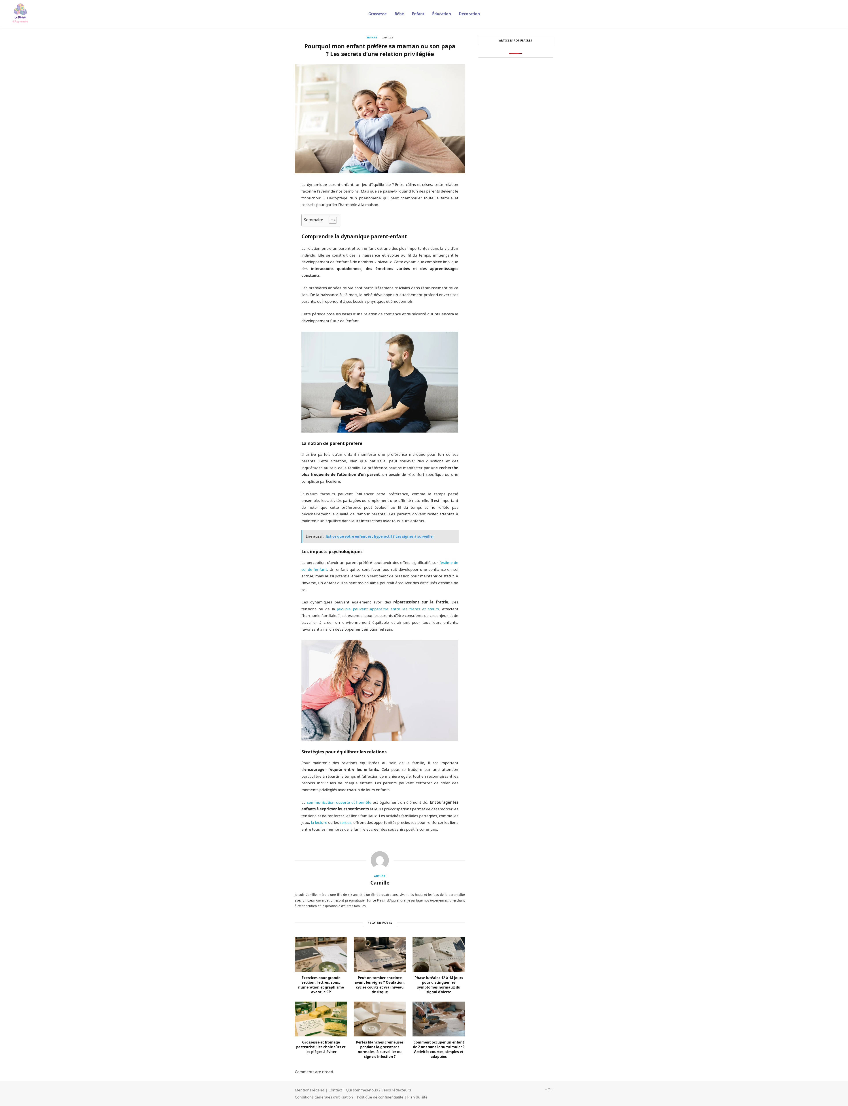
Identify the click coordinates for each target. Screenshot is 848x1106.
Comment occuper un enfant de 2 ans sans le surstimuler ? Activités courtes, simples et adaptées (439, 1049)
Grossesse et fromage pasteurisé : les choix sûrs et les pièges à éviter (321, 1047)
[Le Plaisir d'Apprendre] (20, 14)
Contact (335, 1090)
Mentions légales (310, 1090)
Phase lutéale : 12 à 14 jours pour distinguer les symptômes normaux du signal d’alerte (439, 984)
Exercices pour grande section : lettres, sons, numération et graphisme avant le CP (321, 984)
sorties (345, 822)
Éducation (441, 13)
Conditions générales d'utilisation (324, 1097)
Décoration (469, 13)
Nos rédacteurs (397, 1090)
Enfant (418, 13)
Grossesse (377, 13)
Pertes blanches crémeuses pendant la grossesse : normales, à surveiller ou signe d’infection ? (379, 1049)
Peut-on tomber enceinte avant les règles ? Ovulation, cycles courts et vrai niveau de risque (380, 984)
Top (550, 1089)
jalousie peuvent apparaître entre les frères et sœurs (388, 608)
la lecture (319, 822)
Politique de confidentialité (380, 1097)
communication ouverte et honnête (339, 802)
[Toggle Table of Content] (330, 220)
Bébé (399, 13)
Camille (387, 37)
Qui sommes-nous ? (363, 1090)
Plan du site (417, 1097)
